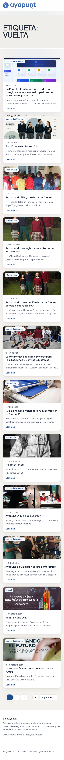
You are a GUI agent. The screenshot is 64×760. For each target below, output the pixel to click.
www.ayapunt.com (12, 734)
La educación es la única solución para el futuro (30, 670)
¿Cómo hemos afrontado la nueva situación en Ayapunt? (31, 412)
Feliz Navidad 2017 (16, 617)
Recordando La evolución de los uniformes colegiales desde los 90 (31, 304)
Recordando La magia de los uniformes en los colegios (30, 250)
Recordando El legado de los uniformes (29, 197)
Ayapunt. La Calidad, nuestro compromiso (31, 566)
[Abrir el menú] (59, 5)
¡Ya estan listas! (15, 464)
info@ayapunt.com (32, 734)
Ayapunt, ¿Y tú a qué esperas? (23, 515)
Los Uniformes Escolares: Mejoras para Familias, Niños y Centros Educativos (29, 358)
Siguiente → (48, 697)
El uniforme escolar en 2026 (22, 146)
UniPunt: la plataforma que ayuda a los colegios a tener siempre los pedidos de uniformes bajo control (29, 92)
